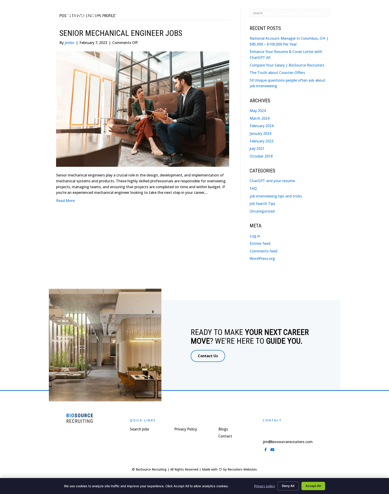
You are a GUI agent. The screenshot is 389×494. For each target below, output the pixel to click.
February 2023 (262, 141)
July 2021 (257, 148)
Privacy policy (264, 486)
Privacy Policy (185, 429)
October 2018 (261, 156)
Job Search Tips (262, 203)
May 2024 (258, 110)
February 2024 (262, 125)
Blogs (223, 429)
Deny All (288, 486)
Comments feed (263, 251)
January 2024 (260, 133)
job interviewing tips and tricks (276, 196)
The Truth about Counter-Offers (277, 72)
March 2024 (259, 118)
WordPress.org (262, 258)
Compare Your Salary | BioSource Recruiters (287, 65)
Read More (65, 200)
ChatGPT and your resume (272, 180)
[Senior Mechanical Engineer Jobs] (142, 108)
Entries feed (260, 243)
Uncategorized (262, 211)
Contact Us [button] (208, 355)
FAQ (253, 188)
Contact (225, 436)
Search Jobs (139, 429)
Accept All (313, 486)
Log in (255, 235)
